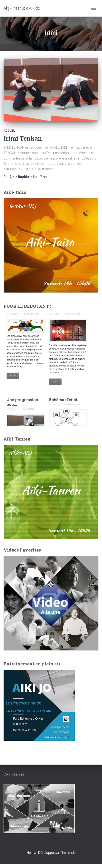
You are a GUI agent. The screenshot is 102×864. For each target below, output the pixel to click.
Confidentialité (14, 774)
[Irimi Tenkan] (51, 89)
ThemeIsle (67, 853)
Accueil (9, 130)
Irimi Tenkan (23, 138)
